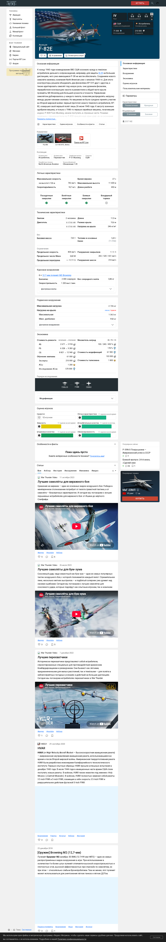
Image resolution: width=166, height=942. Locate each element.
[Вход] (157, 3)
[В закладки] (52, 736)
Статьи (102, 124)
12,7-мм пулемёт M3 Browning (56, 275)
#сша (70, 927)
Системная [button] (26, 930)
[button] (9, 930)
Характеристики (49, 124)
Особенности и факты (86, 124)
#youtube (50, 552)
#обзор (59, 552)
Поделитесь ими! (97, 456)
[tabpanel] (139, 16)
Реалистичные (131, 105)
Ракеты (53, 836)
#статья (62, 836)
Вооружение (43, 836)
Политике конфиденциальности (71, 939)
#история (81, 836)
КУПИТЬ (140, 498)
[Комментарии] (47, 557)
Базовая (148, 114)
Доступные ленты (48, 289)
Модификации (46, 398)
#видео (41, 552)
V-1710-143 (71, 222)
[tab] (151, 14)
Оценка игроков (66, 124)
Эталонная (131, 114)
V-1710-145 (71, 226)
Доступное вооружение (49, 325)
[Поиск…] (152, 3)
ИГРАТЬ (140, 3)
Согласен (156, 937)
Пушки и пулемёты (45, 927)
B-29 (101, 73)
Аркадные (148, 105)
